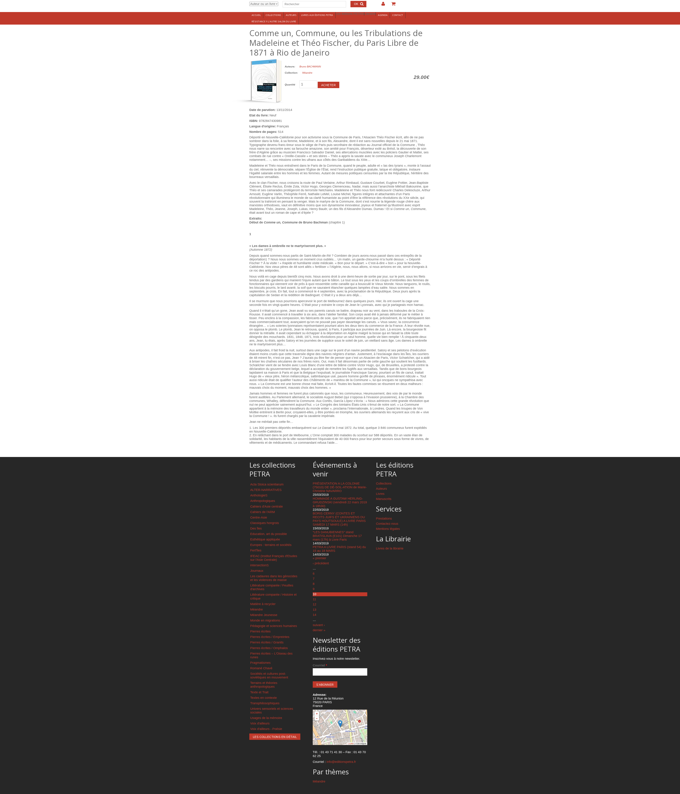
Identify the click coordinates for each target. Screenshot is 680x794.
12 (314, 604)
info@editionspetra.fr (341, 762)
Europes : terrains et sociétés (270, 545)
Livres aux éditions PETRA (317, 15)
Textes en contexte (263, 698)
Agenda (382, 15)
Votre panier (391, 5)
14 (314, 615)
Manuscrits (383, 499)
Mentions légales (388, 529)
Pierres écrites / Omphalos (269, 648)
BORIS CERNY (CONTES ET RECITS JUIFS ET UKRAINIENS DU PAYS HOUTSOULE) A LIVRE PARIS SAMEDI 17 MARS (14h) (339, 519)
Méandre (307, 72)
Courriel (320, 665)
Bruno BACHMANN (310, 66)
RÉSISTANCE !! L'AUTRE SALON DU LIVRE (274, 21)
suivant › (319, 625)
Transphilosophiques (264, 703)
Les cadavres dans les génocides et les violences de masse (273, 578)
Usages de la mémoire (266, 718)
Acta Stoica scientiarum (267, 484)
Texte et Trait (259, 692)
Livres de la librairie (389, 548)
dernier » (319, 630)
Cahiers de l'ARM (262, 512)
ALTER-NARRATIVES (266, 490)
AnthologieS (258, 495)
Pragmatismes (260, 662)
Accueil (256, 15)
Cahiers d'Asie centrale (266, 506)
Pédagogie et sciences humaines (273, 626)
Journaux (256, 571)
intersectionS (259, 565)
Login (381, 5)
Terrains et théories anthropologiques (263, 684)
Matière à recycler (263, 604)
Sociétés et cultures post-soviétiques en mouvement (269, 675)
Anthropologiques (262, 501)
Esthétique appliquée (265, 539)
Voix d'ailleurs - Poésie (266, 729)
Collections (273, 15)
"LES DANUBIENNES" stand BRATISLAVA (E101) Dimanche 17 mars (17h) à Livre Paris (337, 535)
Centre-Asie (258, 517)
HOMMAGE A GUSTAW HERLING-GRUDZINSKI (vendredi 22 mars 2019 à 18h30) (340, 502)
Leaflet (351, 744)
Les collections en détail (275, 736)
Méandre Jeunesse (263, 615)
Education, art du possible (268, 534)
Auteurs (291, 15)
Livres (380, 494)
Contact (397, 15)
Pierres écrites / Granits (267, 642)
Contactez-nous (387, 523)
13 (314, 609)
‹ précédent (321, 563)
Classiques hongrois (264, 523)
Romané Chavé (261, 668)
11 (314, 599)
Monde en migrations (265, 620)
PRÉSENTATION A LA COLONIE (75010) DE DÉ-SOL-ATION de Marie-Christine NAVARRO (340, 487)
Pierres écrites (260, 631)
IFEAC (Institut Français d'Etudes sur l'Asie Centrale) (273, 558)
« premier (319, 558)
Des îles (256, 528)
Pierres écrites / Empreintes (269, 637)
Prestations (384, 518)
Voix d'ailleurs (260, 723)
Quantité (290, 84)
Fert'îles (255, 550)
